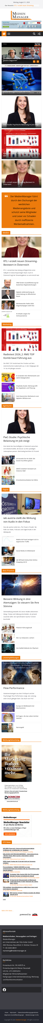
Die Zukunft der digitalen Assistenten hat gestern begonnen (18, 59)
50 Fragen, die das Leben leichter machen (27, 717)
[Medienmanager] (4, 33)
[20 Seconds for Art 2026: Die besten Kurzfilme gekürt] (8, 460)
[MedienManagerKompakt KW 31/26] (21, 80)
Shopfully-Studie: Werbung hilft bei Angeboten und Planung (26, 387)
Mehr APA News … (8, 911)
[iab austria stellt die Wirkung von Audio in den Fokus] (21, 504)
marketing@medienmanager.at (14, 951)
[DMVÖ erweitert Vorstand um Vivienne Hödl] (8, 470)
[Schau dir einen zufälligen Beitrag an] (39, 33)
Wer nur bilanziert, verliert (25, 638)
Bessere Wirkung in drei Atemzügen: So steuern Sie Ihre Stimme (21, 602)
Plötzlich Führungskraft (24, 628)
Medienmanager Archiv (32, 1015)
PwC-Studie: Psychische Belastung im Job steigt (21, 125)
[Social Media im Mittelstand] (8, 551)
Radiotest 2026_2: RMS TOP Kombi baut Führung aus (21, 155)
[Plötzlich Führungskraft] (8, 628)
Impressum (13, 1012)
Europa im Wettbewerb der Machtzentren (25, 707)
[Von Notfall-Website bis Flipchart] (8, 648)
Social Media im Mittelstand (25, 551)
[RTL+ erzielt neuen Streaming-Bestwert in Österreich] (21, 174)
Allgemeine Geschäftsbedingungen (14, 1015)
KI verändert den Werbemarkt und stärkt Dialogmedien (27, 377)
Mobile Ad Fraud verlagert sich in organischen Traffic (27, 541)
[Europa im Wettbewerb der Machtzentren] (8, 707)
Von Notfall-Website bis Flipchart (27, 648)
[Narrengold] (8, 727)
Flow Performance (13, 688)
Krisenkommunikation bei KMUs (27, 480)
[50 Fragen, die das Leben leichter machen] (8, 717)
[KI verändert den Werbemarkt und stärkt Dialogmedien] (8, 377)
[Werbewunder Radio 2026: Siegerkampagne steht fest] (8, 304)
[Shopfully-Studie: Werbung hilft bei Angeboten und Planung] (8, 387)
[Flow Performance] (21, 673)
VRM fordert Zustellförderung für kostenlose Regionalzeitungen (27, 284)
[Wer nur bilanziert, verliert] (8, 638)
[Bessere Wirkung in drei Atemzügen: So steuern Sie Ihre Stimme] (21, 585)
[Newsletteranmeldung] (17, 816)
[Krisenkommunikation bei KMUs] (8, 480)
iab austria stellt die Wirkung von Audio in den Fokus (19, 519)
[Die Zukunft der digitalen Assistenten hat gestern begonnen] (21, 43)
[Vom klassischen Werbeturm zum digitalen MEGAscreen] (8, 397)
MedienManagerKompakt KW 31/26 (16, 92)
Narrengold (20, 727)
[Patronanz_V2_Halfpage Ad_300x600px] (17, 746)
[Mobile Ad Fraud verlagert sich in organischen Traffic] (8, 540)
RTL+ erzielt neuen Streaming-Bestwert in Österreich (18, 183)
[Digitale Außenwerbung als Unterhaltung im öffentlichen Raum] (8, 294)
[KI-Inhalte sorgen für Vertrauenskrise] (8, 315)
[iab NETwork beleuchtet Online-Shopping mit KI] (8, 561)
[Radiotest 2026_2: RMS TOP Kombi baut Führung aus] (21, 144)
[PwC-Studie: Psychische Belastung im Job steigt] (21, 112)
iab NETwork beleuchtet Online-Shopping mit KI (27, 561)
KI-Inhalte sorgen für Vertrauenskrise (23, 315)
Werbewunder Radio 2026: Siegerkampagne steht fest (25, 305)
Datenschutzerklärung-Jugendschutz (28, 1012)
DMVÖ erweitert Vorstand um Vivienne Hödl (26, 470)
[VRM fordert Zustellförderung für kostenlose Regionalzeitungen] (8, 284)
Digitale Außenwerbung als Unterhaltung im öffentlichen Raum (26, 294)
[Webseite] (21, 22)
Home (6, 1012)
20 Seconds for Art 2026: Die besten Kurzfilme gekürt (25, 460)
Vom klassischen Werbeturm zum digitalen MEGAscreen (27, 397)
